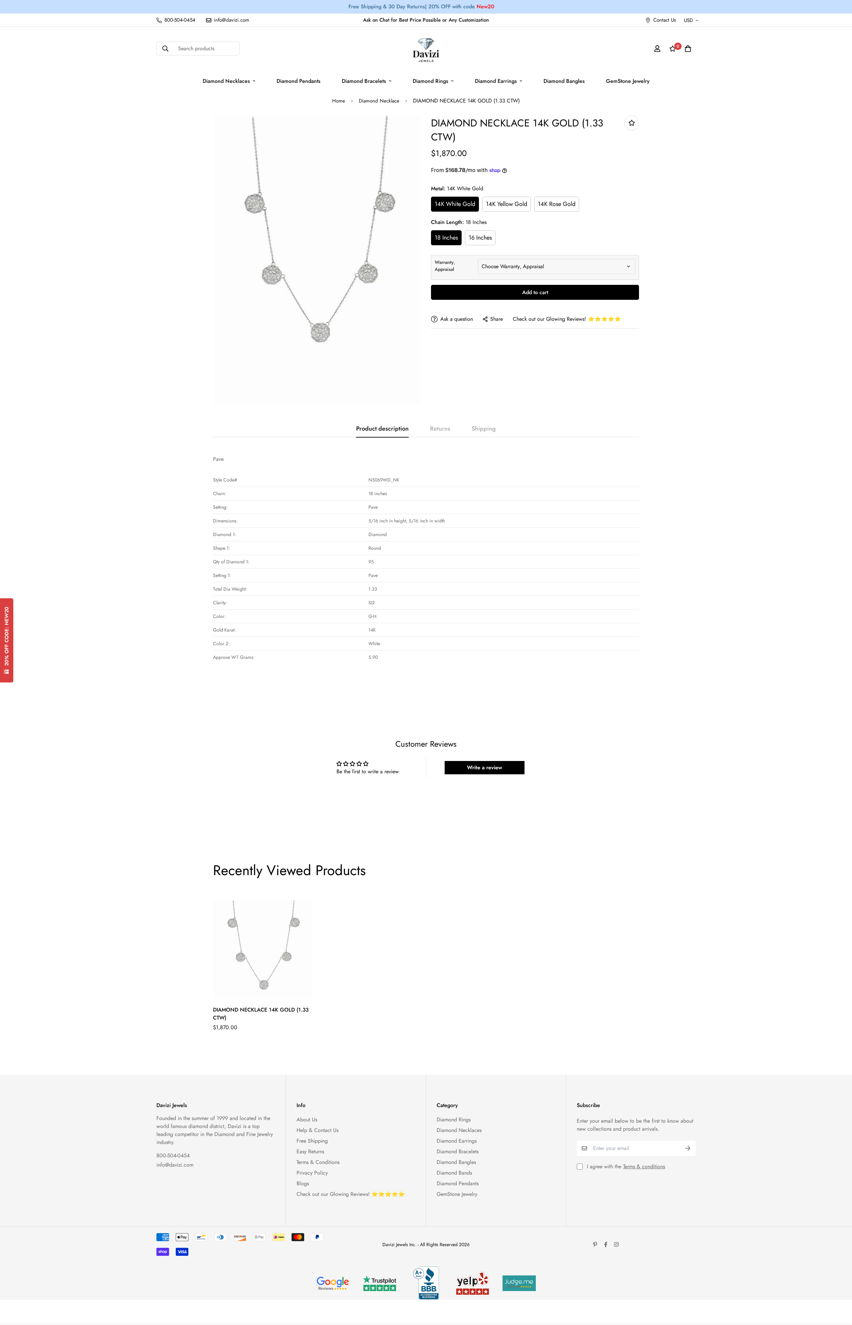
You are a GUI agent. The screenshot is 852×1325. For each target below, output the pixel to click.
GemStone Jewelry (628, 81)
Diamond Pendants (298, 81)
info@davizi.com (174, 1165)
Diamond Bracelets (364, 81)
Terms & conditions (644, 1166)
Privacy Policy (312, 1173)
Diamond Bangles (564, 81)
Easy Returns (310, 1151)
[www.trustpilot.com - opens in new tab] (379, 1283)
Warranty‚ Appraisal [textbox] (445, 266)
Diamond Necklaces (226, 81)
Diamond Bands (454, 1173)
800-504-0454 (173, 1155)
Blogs (303, 1183)
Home (338, 100)
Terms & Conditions (318, 1162)
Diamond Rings (430, 81)
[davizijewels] (426, 49)
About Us (307, 1119)
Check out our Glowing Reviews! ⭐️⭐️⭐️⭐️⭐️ (567, 319)
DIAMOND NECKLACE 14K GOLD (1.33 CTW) (261, 1014)
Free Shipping (312, 1141)
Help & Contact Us (317, 1130)
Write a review (484, 767)
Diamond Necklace (379, 100)
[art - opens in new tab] (332, 1283)
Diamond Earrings (496, 81)
